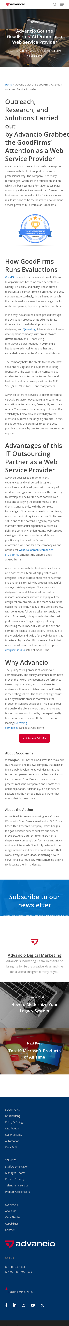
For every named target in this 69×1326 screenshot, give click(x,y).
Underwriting (12, 1116)
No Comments (35, 55)
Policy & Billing (14, 1122)
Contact (10, 1230)
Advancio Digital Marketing (26, 51)
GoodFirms (11, 277)
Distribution (12, 1128)
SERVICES (11, 1160)
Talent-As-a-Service (16, 1185)
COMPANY (11, 1204)
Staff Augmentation (16, 1166)
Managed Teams (15, 1173)
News (34, 21)
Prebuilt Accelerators (17, 1191)
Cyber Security (13, 1134)
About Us (10, 1211)
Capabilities (12, 1223)
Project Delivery (14, 1179)
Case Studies (12, 1217)
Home (9, 84)
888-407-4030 (15, 1267)
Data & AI (11, 1147)
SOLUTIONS (12, 1109)
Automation (12, 1141)
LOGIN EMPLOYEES (20, 1291)
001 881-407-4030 (18, 1271)
